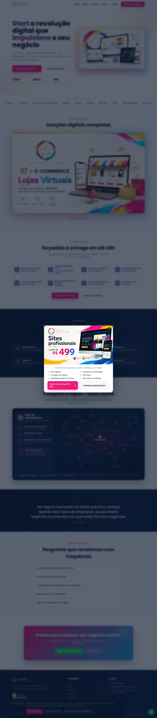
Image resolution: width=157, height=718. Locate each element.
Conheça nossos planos (94, 385)
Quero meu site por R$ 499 (59, 385)
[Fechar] (109, 329)
